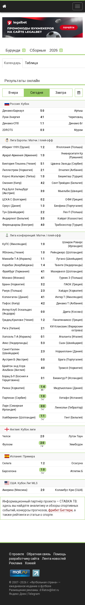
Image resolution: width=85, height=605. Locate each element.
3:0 (42, 191)
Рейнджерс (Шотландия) (67, 252)
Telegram (34, 593)
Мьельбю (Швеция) (70, 191)
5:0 (42, 110)
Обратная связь (39, 554)
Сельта (6, 463)
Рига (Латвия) (11, 328)
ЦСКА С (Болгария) (14, 199)
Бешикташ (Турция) (70, 176)
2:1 (42, 170)
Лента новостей (54, 558)
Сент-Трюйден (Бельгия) (67, 183)
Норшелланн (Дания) (69, 351)
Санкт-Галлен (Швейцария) (10, 351)
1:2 (42, 147)
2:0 (42, 436)
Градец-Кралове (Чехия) (18, 320)
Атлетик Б (76, 471)
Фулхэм (7, 444)
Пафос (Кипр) (11, 303)
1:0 (42, 155)
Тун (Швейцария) (13, 212)
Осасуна (77, 463)
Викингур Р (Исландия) (68, 378)
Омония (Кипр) (12, 183)
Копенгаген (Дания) (15, 297)
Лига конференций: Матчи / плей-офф (35, 235)
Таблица (31, 63)
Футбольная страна (43, 582)
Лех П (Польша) (73, 212)
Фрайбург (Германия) (15, 271)
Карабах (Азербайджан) (18, 265)
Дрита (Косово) (73, 311)
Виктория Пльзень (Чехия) (19, 163)
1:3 (42, 205)
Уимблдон (76, 444)
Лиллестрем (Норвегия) (17, 170)
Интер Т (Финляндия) (69, 297)
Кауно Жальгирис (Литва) (18, 176)
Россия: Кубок (19, 104)
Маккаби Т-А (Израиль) (17, 258)
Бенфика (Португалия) (68, 205)
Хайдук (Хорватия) (70, 290)
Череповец (75, 117)
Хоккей (30, 563)
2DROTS (7, 130)
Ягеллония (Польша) (69, 147)
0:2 (42, 199)
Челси (6, 436)
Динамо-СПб (10, 123)
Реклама (15, 563)
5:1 (42, 163)
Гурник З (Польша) (71, 277)
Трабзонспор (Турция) (69, 224)
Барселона (9, 471)
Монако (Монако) (13, 277)
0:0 (43, 311)
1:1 (42, 123)
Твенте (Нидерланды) (69, 265)
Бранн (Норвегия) (13, 284)
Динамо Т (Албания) (69, 303)
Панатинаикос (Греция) (68, 320)
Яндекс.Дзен (17, 593)
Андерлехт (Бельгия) (15, 218)
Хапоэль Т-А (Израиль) (16, 336)
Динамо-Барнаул (13, 110)
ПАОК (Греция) (73, 284)
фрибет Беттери (60, 510)
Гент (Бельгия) (73, 417)
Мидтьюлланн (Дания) (68, 388)
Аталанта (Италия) (71, 336)
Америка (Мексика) (14, 490)
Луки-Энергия (11, 117)
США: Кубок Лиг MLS (23, 483)
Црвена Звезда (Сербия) (67, 163)
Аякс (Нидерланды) (15, 343)
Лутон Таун (76, 436)
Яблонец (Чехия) (13, 252)
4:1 (42, 117)
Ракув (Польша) (12, 290)
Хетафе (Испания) (71, 397)
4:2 (42, 183)
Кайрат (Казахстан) (70, 218)
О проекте (16, 554)
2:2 (42, 212)
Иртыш (78, 110)
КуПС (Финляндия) (14, 244)
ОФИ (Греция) (74, 199)
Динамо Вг (76, 123)
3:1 (43, 378)
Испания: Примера (22, 456)
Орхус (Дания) (11, 205)
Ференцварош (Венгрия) (18, 224)
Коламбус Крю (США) (69, 490)
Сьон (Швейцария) (71, 343)
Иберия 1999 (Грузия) (16, 147)
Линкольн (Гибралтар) (69, 407)
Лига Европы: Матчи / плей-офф (31, 140)
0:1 (43, 336)
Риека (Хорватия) (13, 388)
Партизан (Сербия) (14, 397)
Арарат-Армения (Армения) (19, 155)
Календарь (12, 63)
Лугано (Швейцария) (69, 258)
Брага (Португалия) (70, 359)
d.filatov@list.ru (49, 590)
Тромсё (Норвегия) (70, 368)
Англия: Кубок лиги (23, 429)
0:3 (42, 130)
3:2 (43, 284)
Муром (78, 130)
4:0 (42, 224)
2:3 (43, 290)
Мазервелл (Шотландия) (67, 271)
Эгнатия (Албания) (70, 170)
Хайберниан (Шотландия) (19, 417)
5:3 (43, 343)
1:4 (43, 265)
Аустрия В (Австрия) (15, 359)
